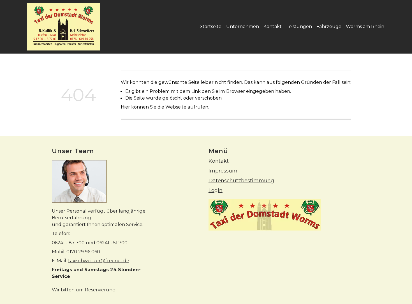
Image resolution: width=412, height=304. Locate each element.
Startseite (210, 26)
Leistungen (299, 26)
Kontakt (272, 26)
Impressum (223, 171)
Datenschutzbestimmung (241, 180)
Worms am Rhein (365, 26)
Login (216, 190)
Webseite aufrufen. (187, 107)
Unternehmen (242, 26)
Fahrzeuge (328, 26)
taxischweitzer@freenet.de (98, 260)
